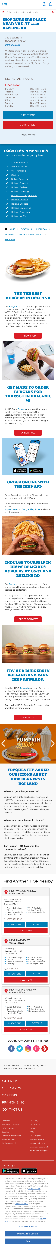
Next (52, 744)
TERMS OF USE (34, 1189)
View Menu (28, 134)
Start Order (28, 124)
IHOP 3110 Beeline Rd (31, 234)
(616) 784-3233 (14, 1018)
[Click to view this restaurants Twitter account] (19, 1048)
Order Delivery (28, 619)
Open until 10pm (17, 992)
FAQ (32, 1132)
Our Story (34, 1121)
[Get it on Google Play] (36, 470)
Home (12, 229)
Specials (5, 1132)
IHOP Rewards (8, 1128)
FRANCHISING (13, 1102)
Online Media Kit (9, 1143)
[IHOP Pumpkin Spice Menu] (28, 743)
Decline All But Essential (28, 1234)
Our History (35, 1124)
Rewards (24, 688)
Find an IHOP (28, 336)
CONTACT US (12, 1109)
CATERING (10, 1081)
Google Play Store (31, 509)
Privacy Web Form (37, 1143)
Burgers (10, 239)
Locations (26, 229)
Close (28, 1241)
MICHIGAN (42, 229)
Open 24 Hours (16, 893)
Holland (10, 234)
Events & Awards (37, 1139)
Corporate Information (11, 1136)
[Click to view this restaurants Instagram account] (28, 1048)
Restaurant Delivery (10, 1124)
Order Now (28, 433)
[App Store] (29, 1171)
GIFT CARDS (11, 1088)
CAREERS (9, 1095)
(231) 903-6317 (14, 968)
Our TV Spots (35, 1136)
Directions (28, 115)
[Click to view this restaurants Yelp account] (44, 1048)
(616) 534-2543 (14, 919)
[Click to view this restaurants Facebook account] (11, 1048)
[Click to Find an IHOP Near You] (3, 12)
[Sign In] (44, 4)
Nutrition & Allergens (39, 1151)
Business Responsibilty (39, 1147)
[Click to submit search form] (52, 12)
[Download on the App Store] (20, 470)
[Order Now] (50, 4)
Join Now (28, 717)
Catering (37, 924)
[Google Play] (10, 1171)
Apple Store (11, 509)
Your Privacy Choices (28, 1226)
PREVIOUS (3, 744)
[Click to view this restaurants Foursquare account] (36, 1048)
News (32, 1128)
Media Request (8, 1139)
